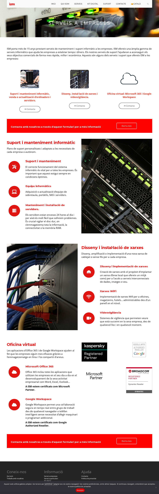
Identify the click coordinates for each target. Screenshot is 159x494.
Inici (53, 4)
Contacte (121, 4)
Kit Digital (92, 4)
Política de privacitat (88, 478)
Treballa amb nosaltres (15, 478)
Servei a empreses (50, 476)
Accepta (80, 490)
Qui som (65, 4)
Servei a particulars (51, 478)
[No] (156, 487)
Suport (107, 4)
